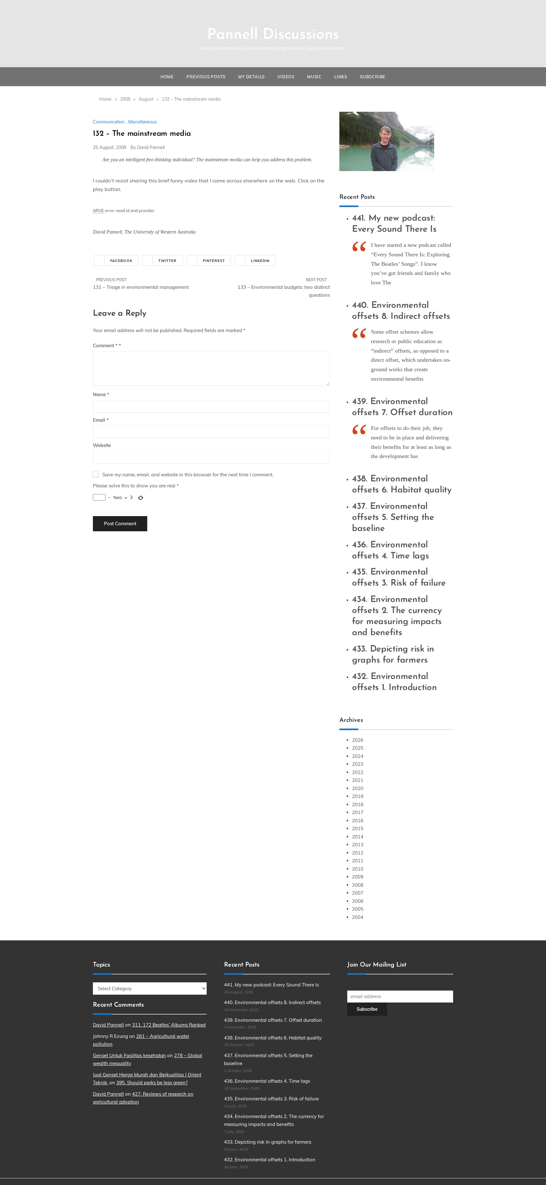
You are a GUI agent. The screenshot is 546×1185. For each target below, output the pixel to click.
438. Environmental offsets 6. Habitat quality (273, 1038)
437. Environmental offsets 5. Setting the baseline (393, 517)
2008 (357, 885)
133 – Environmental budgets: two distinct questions (284, 291)
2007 (357, 893)
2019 (357, 796)
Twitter (167, 261)
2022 (357, 772)
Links (340, 76)
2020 (357, 788)
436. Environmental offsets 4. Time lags (267, 1081)
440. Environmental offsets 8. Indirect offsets (272, 1002)
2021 (357, 780)
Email (101, 420)
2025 (357, 748)
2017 (357, 812)
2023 (357, 764)
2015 (357, 828)
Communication (108, 122)
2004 (357, 917)
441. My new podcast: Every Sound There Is (271, 985)
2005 (357, 909)
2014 (357, 837)
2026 (357, 740)
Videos (285, 76)
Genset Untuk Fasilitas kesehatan (129, 1055)
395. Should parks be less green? (152, 1083)
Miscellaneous (142, 122)
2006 (357, 901)
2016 (357, 821)
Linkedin (260, 261)
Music (314, 76)
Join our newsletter (366, 985)
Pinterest (214, 261)
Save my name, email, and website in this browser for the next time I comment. (187, 475)
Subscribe (372, 76)
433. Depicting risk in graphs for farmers (267, 1142)
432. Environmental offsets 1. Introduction (269, 1160)
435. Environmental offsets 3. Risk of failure (271, 1099)
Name (101, 394)
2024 (357, 756)
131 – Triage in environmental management (141, 287)
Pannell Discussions (273, 35)
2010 (357, 869)
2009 (357, 877)
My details (251, 76)
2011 (357, 861)
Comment (105, 345)
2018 (357, 804)
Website (102, 445)
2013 (357, 845)
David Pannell (151, 147)
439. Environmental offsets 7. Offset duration (273, 1020)
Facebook (121, 261)
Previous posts (206, 76)
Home (167, 76)
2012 (357, 853)
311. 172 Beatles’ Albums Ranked (169, 1025)
